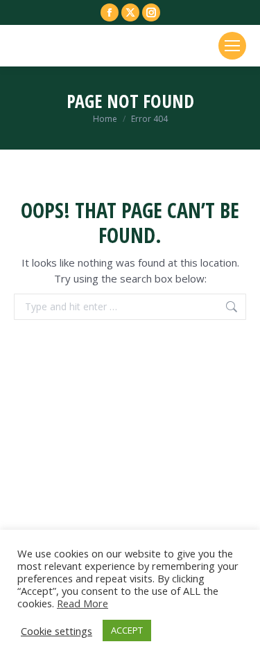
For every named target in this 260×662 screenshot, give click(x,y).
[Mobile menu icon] (232, 46)
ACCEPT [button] (127, 630)
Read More (82, 603)
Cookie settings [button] (56, 631)
